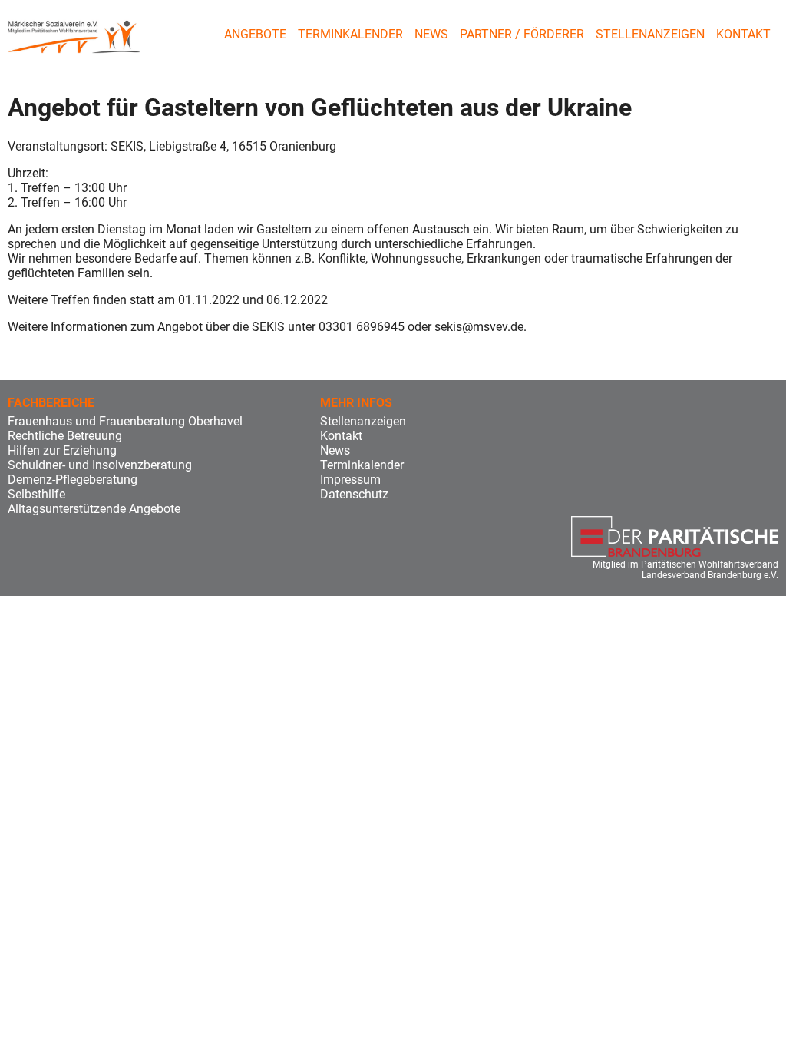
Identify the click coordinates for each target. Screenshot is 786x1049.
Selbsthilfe (36, 494)
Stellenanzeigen (650, 34)
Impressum (350, 479)
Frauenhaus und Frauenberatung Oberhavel (125, 421)
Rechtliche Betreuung (65, 436)
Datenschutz (354, 494)
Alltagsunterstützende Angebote (94, 508)
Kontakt (743, 34)
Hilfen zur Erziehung (62, 450)
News (431, 34)
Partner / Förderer (522, 34)
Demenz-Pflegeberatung (72, 479)
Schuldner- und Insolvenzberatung (100, 465)
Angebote (255, 34)
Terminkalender (350, 34)
